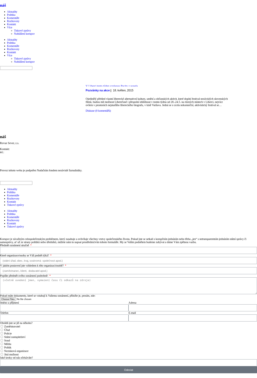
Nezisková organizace (16, 350)
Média (7, 343)
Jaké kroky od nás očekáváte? (16, 357)
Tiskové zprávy (22, 30)
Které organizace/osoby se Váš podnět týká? (25, 255)
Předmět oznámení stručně (15, 245)
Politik (7, 347)
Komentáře (13, 17)
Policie (8, 333)
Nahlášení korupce (24, 33)
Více (9, 27)
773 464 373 (12, 152)
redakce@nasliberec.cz (12, 155)
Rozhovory (13, 21)
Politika (11, 14)
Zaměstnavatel (12, 326)
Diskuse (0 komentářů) (98, 110)
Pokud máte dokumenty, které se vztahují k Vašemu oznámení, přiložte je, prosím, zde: (47, 295)
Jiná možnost (11, 354)
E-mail (132, 312)
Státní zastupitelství (14, 336)
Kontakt (11, 24)
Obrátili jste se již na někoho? (16, 322)
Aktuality (12, 11)
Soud (7, 340)
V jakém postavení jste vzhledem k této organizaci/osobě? (32, 265)
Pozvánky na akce (98, 90)
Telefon (4, 312)
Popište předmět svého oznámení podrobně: (24, 275)
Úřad (7, 329)
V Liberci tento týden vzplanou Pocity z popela (112, 86)
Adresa (132, 302)
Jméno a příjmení (9, 302)
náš (10, 5)
